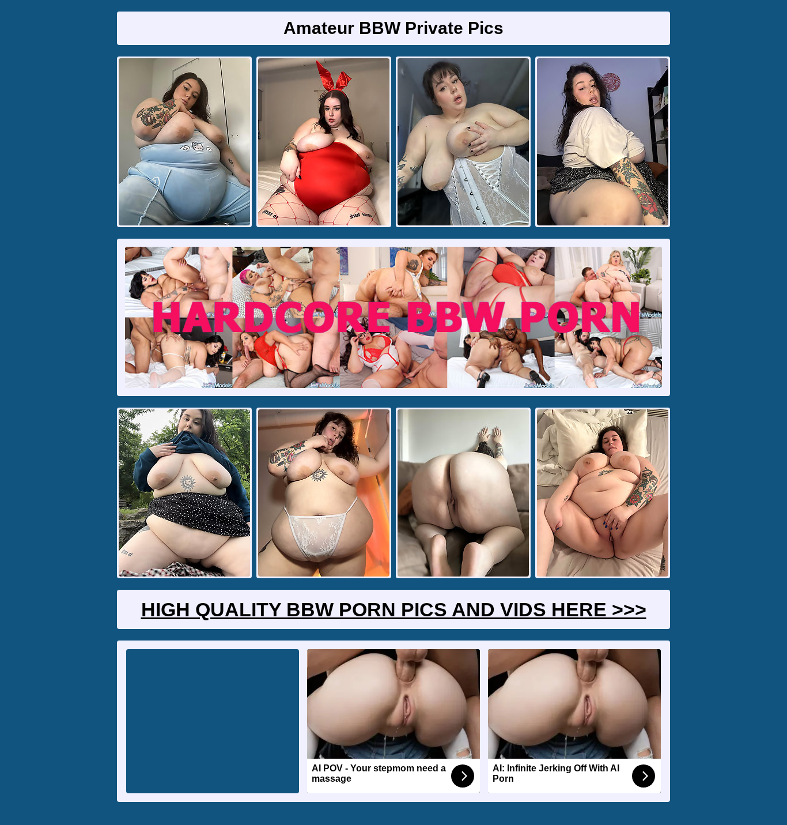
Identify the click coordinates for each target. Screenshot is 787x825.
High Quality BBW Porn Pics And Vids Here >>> (393, 609)
